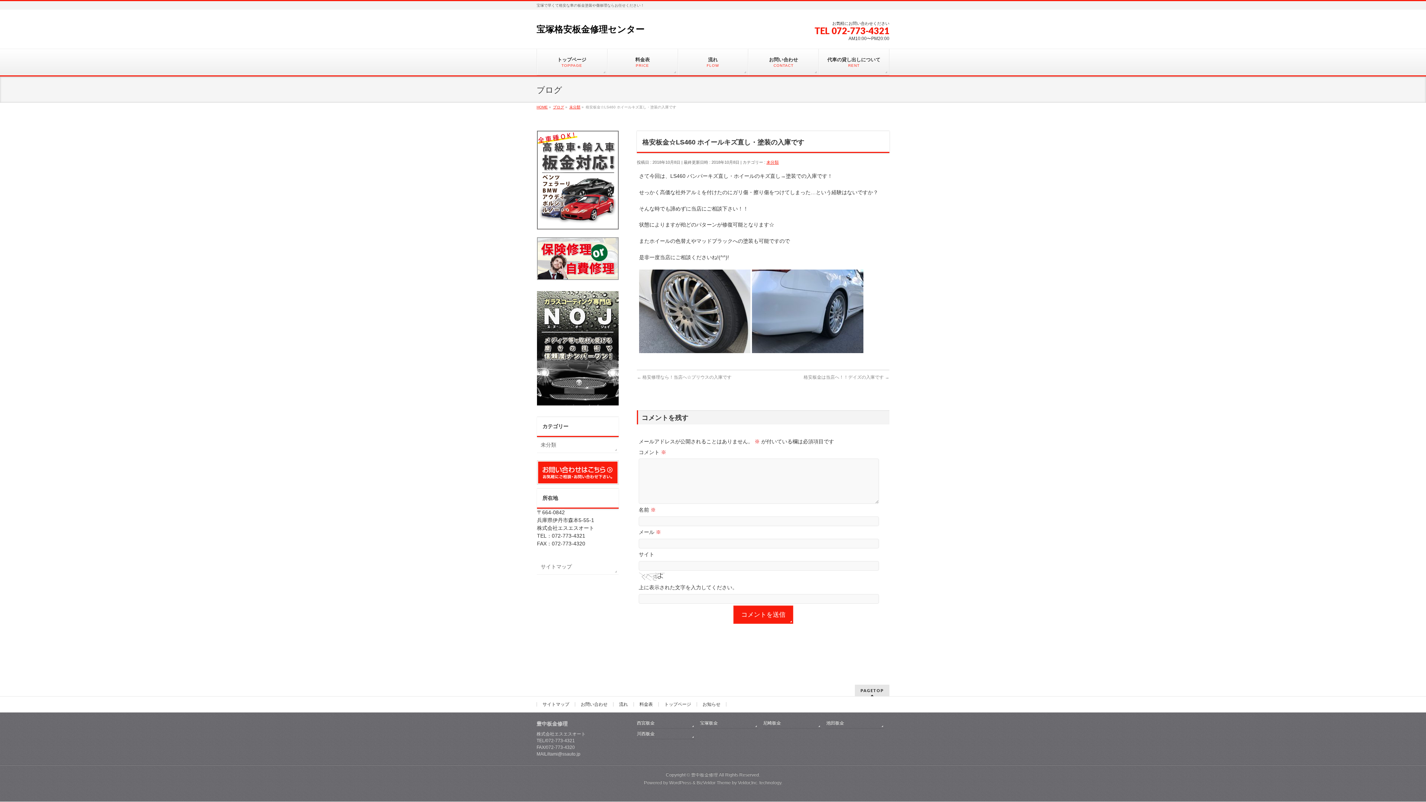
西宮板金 (646, 723)
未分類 (772, 162)
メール (650, 532)
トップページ (677, 704)
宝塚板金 (709, 723)
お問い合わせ (594, 704)
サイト (646, 554)
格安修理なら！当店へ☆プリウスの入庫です (684, 377)
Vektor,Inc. (748, 782)
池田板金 (835, 723)
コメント (652, 452)
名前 (647, 510)
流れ (623, 704)
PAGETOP (872, 690)
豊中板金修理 (704, 774)
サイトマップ (556, 567)
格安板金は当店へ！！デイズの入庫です (846, 377)
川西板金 (646, 733)
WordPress (680, 782)
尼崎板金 (772, 723)
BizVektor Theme (714, 782)
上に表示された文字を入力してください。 (688, 587)
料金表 (646, 704)
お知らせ (711, 704)
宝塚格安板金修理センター (591, 29)
